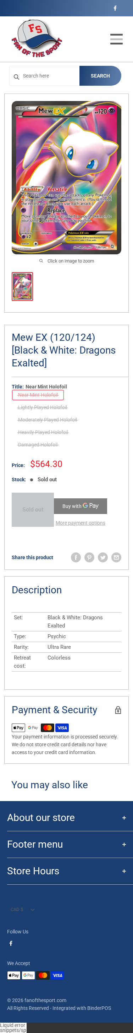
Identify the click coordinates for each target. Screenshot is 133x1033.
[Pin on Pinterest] (89, 557)
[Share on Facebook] (76, 557)
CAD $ (17, 909)
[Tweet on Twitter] (103, 557)
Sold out (32, 509)
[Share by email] (116, 557)
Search (100, 76)
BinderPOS (99, 1008)
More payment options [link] (80, 523)
